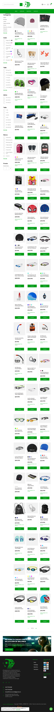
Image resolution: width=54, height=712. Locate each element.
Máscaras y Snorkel (7, 27)
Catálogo (22, 11)
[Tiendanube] (8, 704)
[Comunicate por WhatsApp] (51, 709)
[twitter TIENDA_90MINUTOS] (9, 682)
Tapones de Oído (6, 23)
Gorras (4, 25)
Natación (7, 13)
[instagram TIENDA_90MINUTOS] (3, 682)
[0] (50, 4)
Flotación (5, 29)
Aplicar (10, 168)
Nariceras (5, 30)
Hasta (7, 165)
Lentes (4, 21)
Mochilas (5, 19)
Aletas (4, 17)
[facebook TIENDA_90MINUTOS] (6, 682)
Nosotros (29, 11)
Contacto (36, 11)
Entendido (18, 709)
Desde (4, 165)
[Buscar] (21, 4)
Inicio (16, 11)
